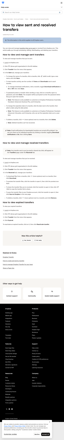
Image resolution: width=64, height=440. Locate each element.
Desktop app (8, 312)
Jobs (33, 380)
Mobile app (8, 315)
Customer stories (10, 383)
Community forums (10, 391)
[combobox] (32, 12)
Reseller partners (10, 397)
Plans (33, 335)
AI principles (35, 362)
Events (7, 380)
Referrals (7, 394)
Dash (33, 324)
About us (34, 377)
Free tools (8, 338)
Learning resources (37, 367)
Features (7, 321)
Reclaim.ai (35, 332)
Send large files (9, 348)
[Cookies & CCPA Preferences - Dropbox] (27, 429)
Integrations (8, 318)
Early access (8, 329)
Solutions (8, 324)
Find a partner (9, 402)
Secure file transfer (10, 356)
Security (7, 326)
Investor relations (37, 383)
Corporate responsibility (38, 386)
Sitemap (34, 364)
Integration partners (10, 400)
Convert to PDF (9, 367)
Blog (6, 377)
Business (34, 318)
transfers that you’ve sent (28, 48)
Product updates (36, 338)
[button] (3, 12)
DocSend (34, 326)
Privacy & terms (36, 353)
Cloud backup (9, 359)
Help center (5, 7)
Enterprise (35, 321)
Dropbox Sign (36, 329)
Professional (35, 315)
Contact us (35, 350)
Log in (6, 62)
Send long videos (10, 350)
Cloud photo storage (11, 353)
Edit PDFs (8, 362)
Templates (8, 335)
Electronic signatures (11, 364)
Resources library (10, 386)
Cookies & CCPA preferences (40, 359)
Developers (8, 388)
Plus (33, 312)
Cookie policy (36, 356)
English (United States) (11, 418)
